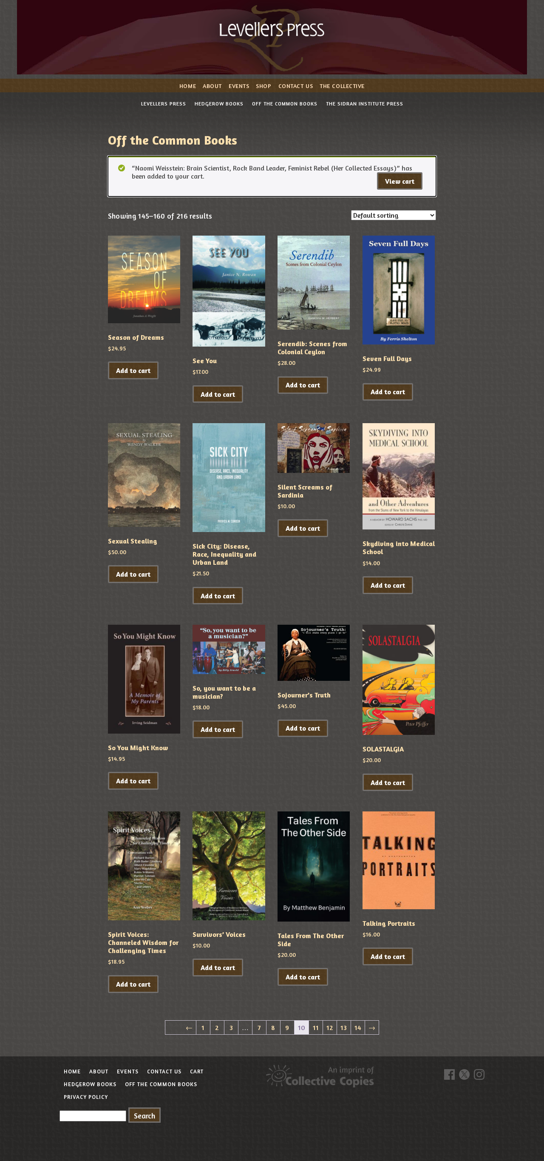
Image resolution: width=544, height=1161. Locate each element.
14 (357, 1027)
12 (329, 1027)
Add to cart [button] (133, 370)
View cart (399, 181)
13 (343, 1027)
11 (316, 1027)
